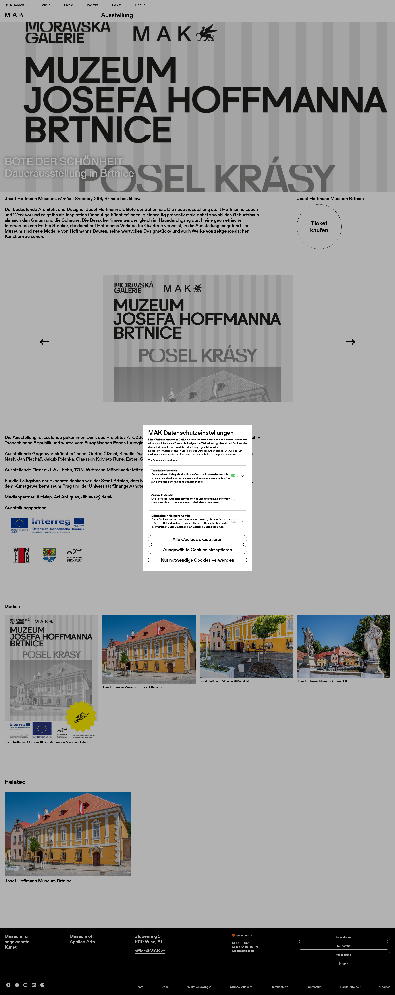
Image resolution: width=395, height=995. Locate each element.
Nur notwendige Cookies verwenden (197, 560)
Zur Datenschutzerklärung (163, 460)
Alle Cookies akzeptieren (197, 539)
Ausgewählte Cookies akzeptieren (197, 549)
